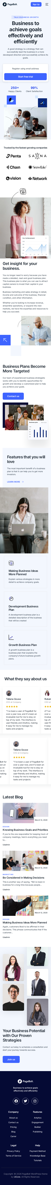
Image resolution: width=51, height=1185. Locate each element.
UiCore (17, 1177)
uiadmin (6, 845)
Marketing (8, 874)
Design (6, 827)
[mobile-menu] (46, 4)
